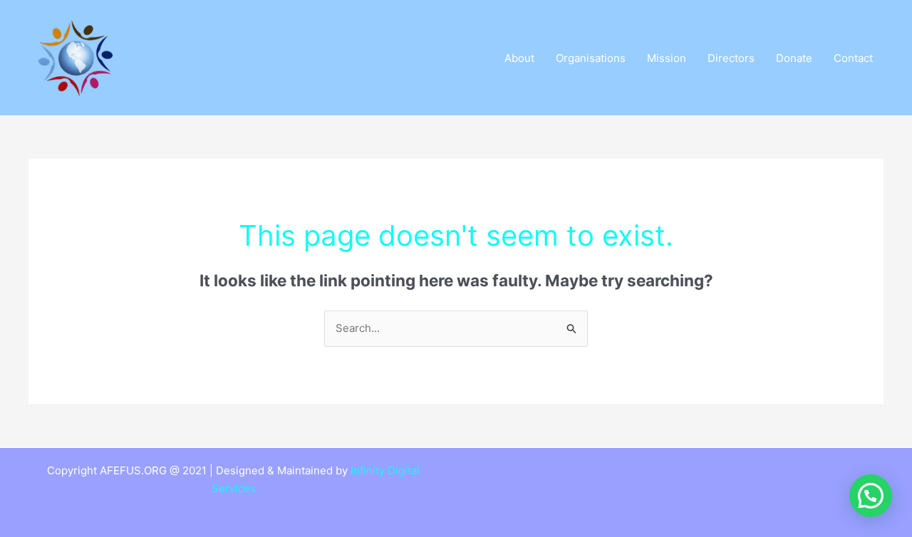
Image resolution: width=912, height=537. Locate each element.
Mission (666, 58)
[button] (870, 495)
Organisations (591, 58)
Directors (731, 58)
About (519, 58)
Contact (853, 58)
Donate (794, 58)
